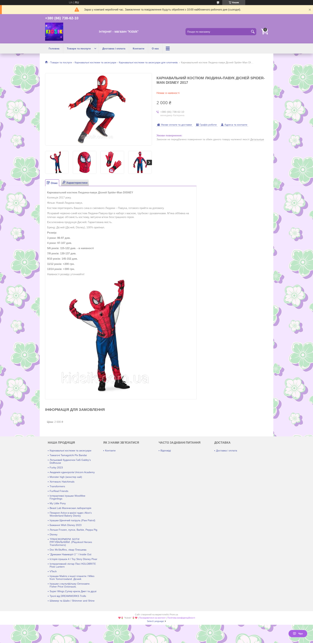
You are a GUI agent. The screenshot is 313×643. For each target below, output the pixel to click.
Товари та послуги (79, 48)
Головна (54, 48)
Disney (53, 534)
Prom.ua (174, 614)
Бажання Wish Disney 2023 (66, 525)
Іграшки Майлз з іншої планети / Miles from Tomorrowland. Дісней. (72, 577)
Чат (300, 633)
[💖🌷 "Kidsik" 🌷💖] (54, 32)
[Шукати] (252, 31)
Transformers (57, 486)
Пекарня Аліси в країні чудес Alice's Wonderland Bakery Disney (71, 514)
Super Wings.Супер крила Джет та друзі (73, 591)
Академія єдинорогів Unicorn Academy (72, 472)
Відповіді (165, 450)
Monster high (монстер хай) (66, 476)
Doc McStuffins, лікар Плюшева (68, 549)
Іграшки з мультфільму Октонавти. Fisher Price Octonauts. (70, 585)
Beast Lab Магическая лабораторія (70, 508)
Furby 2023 (56, 467)
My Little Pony (58, 503)
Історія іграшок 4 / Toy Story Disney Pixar (73, 559)
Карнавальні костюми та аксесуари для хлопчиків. (148, 62)
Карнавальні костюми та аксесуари (95, 62)
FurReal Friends (59, 491)
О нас (155, 48)
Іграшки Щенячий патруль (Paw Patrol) (72, 520)
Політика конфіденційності (181, 618)
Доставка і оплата (113, 48)
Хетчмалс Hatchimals (62, 481)
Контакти (138, 48)
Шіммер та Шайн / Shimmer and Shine (72, 600)
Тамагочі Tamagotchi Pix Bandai (68, 455)
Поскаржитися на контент (152, 618)
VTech (53, 571)
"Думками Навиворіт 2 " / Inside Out (70, 554)
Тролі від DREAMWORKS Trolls (68, 596)
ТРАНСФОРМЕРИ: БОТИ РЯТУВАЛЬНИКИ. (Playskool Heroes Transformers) (71, 542)
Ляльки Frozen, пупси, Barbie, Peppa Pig (73, 529)
